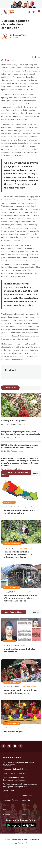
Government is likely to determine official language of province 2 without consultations (20, 598)
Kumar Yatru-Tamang (28, 687)
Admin (23, 424)
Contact (25, 814)
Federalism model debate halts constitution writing (19, 511)
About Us (26, 800)
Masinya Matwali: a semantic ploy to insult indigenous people (21, 691)
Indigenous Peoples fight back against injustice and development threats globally (20, 433)
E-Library (6, 805)
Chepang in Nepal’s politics (13, 421)
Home (5, 795)
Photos (5, 809)
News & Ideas (27, 795)
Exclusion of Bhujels (13, 731)
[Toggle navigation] (38, 11)
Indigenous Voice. (15, 839)
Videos (25, 809)
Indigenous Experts (10, 800)
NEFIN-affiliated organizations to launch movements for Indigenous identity (19, 446)
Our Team (26, 805)
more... (36, 474)
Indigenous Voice (18, 35)
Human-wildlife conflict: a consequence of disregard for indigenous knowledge (18, 554)
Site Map (6, 814)
